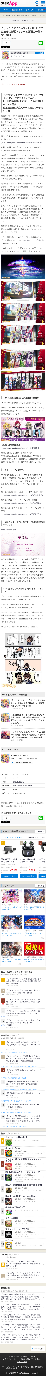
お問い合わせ (14, 1356)
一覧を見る (40, 831)
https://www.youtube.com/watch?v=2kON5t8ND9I (22, 142)
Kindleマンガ (32, 837)
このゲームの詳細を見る (23, 762)
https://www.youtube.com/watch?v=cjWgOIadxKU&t (22, 495)
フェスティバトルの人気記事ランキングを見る (17, 1112)
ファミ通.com (36, 1359)
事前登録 (15, 20)
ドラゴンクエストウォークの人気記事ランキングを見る (19, 1066)
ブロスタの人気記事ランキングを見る (14, 1078)
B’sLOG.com (22, 1361)
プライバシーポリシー (11, 1359)
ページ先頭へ (39, 1348)
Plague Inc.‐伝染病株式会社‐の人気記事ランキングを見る (19, 1089)
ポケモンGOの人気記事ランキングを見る (15, 1126)
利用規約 (24, 1356)
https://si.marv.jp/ (18, 782)
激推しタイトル (28, 20)
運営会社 (32, 1356)
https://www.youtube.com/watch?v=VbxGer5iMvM (21, 503)
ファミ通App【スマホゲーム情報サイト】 (16, 15)
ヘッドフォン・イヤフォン (13, 837)
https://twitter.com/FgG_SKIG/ (22, 785)
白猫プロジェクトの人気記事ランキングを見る (17, 1101)
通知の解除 (25, 1359)
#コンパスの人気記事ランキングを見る (14, 1052)
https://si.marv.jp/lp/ (8, 529)
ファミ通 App (9, 3)
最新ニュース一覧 (39, 15)
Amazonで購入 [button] (9, 876)
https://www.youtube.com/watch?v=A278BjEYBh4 (21, 514)
